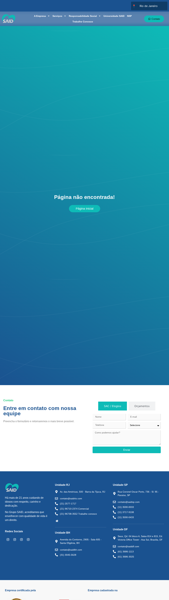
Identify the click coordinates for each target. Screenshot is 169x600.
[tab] (112, 406)
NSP (129, 16)
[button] (57, 521)
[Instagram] (8, 539)
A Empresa (40, 16)
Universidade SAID (113, 16)
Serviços (57, 16)
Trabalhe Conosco (82, 21)
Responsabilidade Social (83, 16)
